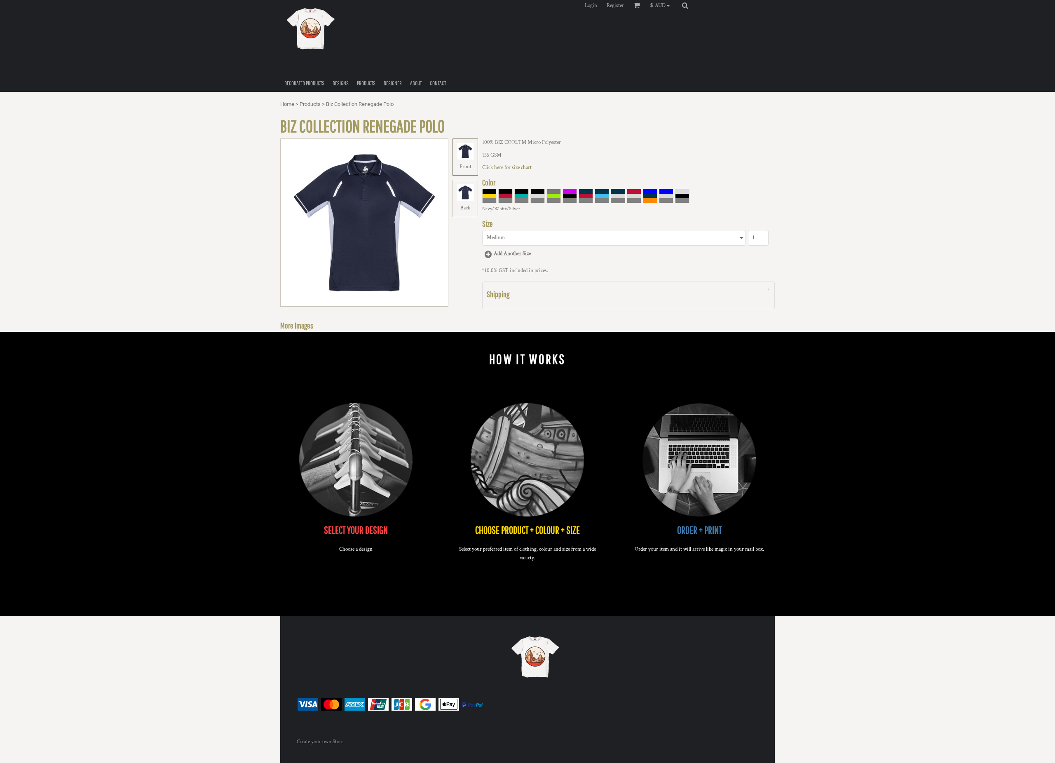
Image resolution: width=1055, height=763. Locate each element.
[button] (662, 5)
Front (465, 166)
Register (615, 5)
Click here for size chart (507, 167)
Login (591, 5)
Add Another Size (512, 253)
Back (465, 207)
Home (287, 104)
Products (310, 104)
